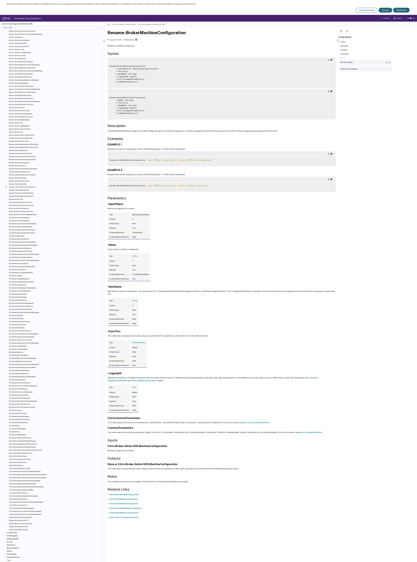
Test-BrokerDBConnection (18, 493)
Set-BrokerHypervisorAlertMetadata (21, 337)
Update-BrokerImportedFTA (19, 520)
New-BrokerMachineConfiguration (124, 495)
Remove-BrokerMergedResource (20, 77)
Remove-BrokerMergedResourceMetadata (24, 80)
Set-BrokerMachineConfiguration (20, 361)
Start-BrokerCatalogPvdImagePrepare (22, 441)
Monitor (9, 551)
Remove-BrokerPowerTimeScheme (21, 86)
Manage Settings (366, 10)
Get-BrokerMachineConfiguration (124, 499)
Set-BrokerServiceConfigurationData (22, 407)
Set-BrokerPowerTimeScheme (19, 383)
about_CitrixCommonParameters (256, 423)
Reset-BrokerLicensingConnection (21, 211)
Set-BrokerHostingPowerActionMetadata (23, 334)
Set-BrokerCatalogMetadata (19, 279)
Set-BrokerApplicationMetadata (20, 248)
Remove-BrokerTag (16, 123)
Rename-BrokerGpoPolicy (18, 178)
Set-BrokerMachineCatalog (18, 355)
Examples (343, 50)
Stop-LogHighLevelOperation (143, 381)
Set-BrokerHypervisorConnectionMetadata (24, 343)
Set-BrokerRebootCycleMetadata (20, 392)
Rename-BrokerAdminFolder (19, 141)
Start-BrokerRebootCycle (18, 456)
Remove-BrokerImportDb (17, 43)
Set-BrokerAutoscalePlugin (18, 263)
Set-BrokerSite (14, 426)
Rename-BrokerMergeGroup (19, 190)
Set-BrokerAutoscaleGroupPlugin (20, 257)
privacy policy (58, 4)
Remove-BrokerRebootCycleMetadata (22, 92)
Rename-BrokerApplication (18, 150)
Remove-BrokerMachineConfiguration (22, 68)
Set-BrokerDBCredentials (18, 297)
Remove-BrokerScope (16, 107)
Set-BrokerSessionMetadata (19, 416)
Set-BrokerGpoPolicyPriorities (19, 321)
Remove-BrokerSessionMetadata (20, 114)
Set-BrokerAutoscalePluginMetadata (22, 266)
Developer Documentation (27, 18)
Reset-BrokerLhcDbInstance (19, 208)
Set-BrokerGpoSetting (16, 328)
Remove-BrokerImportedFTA (19, 46)
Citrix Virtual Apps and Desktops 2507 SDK (152, 24)
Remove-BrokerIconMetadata (19, 40)
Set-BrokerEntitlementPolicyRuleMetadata (24, 312)
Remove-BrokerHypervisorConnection (22, 31)
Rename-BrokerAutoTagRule (19, 163)
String (134, 256)
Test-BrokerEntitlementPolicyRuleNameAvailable (26, 502)
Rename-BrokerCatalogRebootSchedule (23, 169)
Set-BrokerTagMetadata (17, 435)
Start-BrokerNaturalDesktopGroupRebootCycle (25, 450)
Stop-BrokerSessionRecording (19, 468)
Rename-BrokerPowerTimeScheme (21, 193)
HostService (11, 545)
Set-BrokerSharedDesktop (18, 422)
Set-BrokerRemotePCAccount (19, 404)
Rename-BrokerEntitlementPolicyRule (22, 175)
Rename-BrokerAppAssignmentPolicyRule (24, 144)
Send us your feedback (349, 69)
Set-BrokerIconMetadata (17, 346)
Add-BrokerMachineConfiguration (124, 513)
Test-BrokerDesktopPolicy (18, 499)
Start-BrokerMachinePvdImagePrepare (22, 447)
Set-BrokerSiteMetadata (17, 429)
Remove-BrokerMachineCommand (21, 62)
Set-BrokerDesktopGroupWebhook (21, 306)
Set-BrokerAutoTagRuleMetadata (21, 273)
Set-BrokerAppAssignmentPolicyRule (22, 230)
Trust (9, 560)
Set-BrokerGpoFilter (16, 315)
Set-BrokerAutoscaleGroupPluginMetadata (24, 260)
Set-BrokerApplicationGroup (19, 239)
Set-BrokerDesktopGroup (18, 300)
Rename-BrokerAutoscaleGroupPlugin (22, 159)
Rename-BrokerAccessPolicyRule (21, 138)
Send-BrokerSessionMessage (19, 217)
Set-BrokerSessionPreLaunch (19, 419)
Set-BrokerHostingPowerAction (20, 331)
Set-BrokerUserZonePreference (20, 438)
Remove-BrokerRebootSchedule (20, 95)
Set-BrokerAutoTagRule (17, 269)
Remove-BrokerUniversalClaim (19, 129)
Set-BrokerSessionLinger (18, 413)
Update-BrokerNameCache (18, 526)
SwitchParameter (138, 342)
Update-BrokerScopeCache (18, 530)
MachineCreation (13, 548)
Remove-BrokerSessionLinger (19, 110)
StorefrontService (13, 557)
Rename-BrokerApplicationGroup (20, 153)
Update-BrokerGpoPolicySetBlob (20, 517)
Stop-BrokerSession (16, 465)
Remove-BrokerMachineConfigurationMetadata (25, 71)
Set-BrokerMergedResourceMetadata (22, 377)
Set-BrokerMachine (16, 352)
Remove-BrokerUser (16, 132)
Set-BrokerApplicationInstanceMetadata (23, 245)
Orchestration (12, 554)
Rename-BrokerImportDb (17, 184)
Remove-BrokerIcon (16, 37)
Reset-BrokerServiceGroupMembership (22, 214)
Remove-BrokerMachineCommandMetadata (24, 65)
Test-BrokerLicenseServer (18, 505)
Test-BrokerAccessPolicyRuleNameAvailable (25, 471)
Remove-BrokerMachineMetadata (21, 74)
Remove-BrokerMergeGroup (19, 83)
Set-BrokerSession (15, 410)
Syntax (342, 42)
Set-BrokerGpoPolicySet (17, 324)
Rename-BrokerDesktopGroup (19, 172)
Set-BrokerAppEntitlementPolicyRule (22, 233)
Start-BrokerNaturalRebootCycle (20, 453)
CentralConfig (12, 533)
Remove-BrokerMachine (17, 58)
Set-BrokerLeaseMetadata (18, 349)
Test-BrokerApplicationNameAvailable (22, 484)
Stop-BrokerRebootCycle (18, 462)
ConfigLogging (12, 536)
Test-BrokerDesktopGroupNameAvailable (23, 496)
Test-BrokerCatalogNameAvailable (21, 490)
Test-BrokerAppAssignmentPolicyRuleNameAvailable (27, 474)
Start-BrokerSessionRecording (19, 459)
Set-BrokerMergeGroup (17, 380)
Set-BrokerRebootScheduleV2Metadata (23, 401)
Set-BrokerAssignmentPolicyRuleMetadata (24, 254)
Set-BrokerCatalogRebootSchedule (21, 282)
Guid (134, 387)
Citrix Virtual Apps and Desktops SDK (124, 24)
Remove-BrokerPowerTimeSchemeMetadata (24, 89)
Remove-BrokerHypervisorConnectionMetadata (25, 34)
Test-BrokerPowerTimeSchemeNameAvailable (25, 511)
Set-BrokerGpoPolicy (16, 318)
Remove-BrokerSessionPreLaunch (21, 117)
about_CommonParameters (310, 432)
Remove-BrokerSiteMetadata (19, 120)
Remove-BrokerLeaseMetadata (20, 52)
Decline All (401, 10)
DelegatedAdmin (13, 539)
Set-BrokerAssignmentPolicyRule (20, 251)
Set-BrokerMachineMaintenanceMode (22, 367)
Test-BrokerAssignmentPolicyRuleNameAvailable (26, 487)
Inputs (342, 58)
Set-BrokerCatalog (15, 276)
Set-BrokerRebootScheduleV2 (19, 398)
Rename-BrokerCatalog (17, 166)
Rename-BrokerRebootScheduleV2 (21, 196)
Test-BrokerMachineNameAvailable (21, 508)
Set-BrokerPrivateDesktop (18, 389)
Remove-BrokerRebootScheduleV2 (21, 98)
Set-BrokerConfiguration (17, 285)
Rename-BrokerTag (16, 199)
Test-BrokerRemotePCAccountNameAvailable (25, 514)
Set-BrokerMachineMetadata (19, 370)
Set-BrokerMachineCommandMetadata (22, 358)
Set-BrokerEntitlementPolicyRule (20, 309)
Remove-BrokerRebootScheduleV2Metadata (24, 101)
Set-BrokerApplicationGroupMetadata (22, 242)
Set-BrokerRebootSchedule (18, 395)
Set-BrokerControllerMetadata (19, 291)
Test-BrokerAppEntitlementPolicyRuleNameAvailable (27, 478)
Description (344, 46)
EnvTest (10, 542)
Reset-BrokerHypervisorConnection (21, 205)
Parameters (344, 54)
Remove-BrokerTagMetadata (19, 126)
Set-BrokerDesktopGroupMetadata (21, 303)
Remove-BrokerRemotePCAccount (21, 104)
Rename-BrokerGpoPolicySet (19, 181)
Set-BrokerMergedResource (19, 373)
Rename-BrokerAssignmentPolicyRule (22, 156)
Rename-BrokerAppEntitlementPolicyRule (23, 147)
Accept (385, 10)
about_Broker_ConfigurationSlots (124, 517)
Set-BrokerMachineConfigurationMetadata (24, 364)
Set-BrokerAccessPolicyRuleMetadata (22, 224)
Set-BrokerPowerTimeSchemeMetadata (23, 386)
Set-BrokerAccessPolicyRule (19, 221)
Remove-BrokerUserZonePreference (22, 135)
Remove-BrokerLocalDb (17, 55)
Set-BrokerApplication (17, 236)
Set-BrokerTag (14, 432)
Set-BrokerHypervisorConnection (20, 340)
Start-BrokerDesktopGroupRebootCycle (23, 444)
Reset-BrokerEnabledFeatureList (20, 202)
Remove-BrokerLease (16, 49)
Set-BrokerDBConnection (18, 294)
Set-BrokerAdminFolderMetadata (20, 227)
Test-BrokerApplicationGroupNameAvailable (24, 481)
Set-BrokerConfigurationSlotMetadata (22, 288)
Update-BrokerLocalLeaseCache (20, 523)
